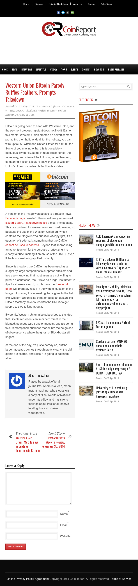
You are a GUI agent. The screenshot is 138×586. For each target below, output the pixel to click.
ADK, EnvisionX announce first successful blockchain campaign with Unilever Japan (114, 240)
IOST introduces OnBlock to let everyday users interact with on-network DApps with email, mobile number (113, 265)
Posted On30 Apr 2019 (107, 249)
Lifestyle (41, 69)
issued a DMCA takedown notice (26, 223)
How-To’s (99, 69)
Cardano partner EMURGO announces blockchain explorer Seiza (111, 345)
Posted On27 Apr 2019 (107, 277)
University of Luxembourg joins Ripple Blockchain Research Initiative (111, 392)
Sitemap (39, 4)
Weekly (53, 69)
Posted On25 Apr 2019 (107, 312)
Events (74, 69)
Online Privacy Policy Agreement (28, 579)
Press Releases (116, 69)
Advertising (106, 4)
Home (26, 4)
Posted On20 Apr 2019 (107, 378)
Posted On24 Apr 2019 (107, 331)
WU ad (30, 114)
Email (63, 525)
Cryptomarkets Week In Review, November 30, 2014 (53, 442)
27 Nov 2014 (26, 106)
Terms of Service (121, 579)
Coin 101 (86, 69)
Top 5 (64, 69)
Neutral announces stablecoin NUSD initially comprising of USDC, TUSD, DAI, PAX (114, 368)
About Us (77, 4)
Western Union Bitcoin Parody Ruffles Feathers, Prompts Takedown (34, 92)
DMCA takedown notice (30, 110)
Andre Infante (51, 106)
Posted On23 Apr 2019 (107, 354)
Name (64, 514)
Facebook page (15, 218)
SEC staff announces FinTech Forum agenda (113, 324)
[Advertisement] (69, 49)
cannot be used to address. (22, 245)
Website (65, 536)
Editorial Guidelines (58, 4)
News (14, 69)
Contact (91, 4)
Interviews (26, 69)
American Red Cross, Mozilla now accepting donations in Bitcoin (28, 444)
